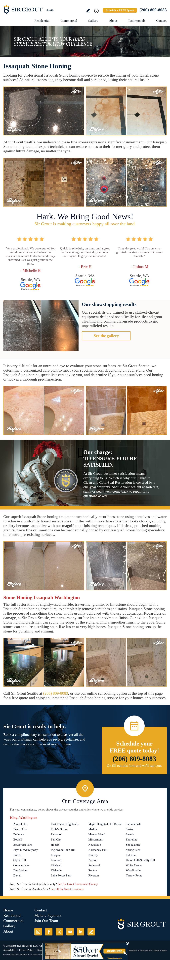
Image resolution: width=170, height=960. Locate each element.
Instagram (38, 931)
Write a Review (88, 10)
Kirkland (56, 865)
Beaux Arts (20, 829)
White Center (134, 865)
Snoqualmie (133, 844)
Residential (42, 20)
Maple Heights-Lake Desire (105, 824)
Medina (92, 829)
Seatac (130, 829)
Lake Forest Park (61, 875)
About (113, 20)
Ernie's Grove (59, 829)
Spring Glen (133, 849)
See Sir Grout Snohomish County (78, 884)
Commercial (68, 20)
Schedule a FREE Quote (120, 10)
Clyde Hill (19, 860)
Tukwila (131, 855)
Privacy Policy (26, 950)
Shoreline (131, 839)
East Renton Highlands (65, 824)
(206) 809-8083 (153, 9)
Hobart (55, 844)
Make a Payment (47, 915)
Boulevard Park (22, 844)
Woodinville (133, 870)
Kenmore (56, 860)
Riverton (93, 875)
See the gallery (106, 336)
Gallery (93, 20)
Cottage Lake (21, 865)
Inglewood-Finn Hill (63, 849)
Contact (161, 20)
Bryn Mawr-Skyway (25, 849)
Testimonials (136, 20)
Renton (92, 870)
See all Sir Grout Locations (67, 889)
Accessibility (9, 950)
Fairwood (56, 834)
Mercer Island (96, 834)
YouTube (70, 931)
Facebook (48, 931)
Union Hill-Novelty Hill (140, 860)
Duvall (17, 875)
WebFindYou (160, 950)
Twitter (59, 931)
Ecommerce (144, 950)
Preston (92, 860)
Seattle (130, 834)
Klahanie (56, 870)
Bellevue (18, 834)
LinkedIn (80, 931)
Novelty (93, 855)
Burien (17, 855)
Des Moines (20, 870)
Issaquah (56, 855)
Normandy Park (97, 849)
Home (8, 910)
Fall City (56, 839)
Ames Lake (20, 824)
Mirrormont (95, 839)
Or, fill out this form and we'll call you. (134, 766)
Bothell (17, 839)
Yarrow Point (134, 875)
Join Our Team (46, 921)
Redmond (94, 865)
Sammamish (133, 824)
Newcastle (94, 844)
